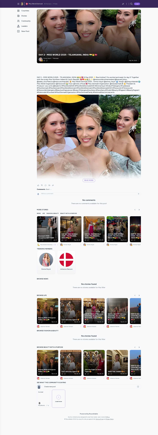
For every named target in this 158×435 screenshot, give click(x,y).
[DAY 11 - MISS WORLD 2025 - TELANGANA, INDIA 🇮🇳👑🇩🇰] (140, 229)
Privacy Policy (110, 419)
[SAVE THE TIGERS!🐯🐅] (117, 363)
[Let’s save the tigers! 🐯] (70, 311)
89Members (47, 4)
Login (137, 4)
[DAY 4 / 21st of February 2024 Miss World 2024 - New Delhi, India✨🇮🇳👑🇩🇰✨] (140, 311)
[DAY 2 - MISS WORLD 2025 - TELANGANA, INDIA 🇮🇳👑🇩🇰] (89, 36)
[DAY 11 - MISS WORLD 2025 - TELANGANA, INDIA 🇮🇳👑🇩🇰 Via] (117, 229)
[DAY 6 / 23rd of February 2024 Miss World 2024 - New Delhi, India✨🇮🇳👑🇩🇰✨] (117, 311)
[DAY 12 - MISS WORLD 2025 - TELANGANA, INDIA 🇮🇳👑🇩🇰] (70, 229)
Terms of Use (99, 419)
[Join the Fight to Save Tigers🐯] (94, 363)
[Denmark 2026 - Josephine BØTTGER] (47, 229)
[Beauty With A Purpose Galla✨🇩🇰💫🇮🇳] (47, 311)
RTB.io (108, 417)
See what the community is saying (51, 382)
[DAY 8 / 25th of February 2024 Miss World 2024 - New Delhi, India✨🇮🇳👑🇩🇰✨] (94, 311)
